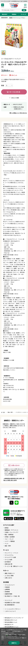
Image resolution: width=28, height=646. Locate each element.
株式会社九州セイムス (11, 620)
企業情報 (7, 589)
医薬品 (6, 528)
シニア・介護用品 (10, 541)
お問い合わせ (15, 465)
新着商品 (14, 14)
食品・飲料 (8, 546)
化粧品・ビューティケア (11, 532)
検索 (24, 10)
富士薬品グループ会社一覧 (12, 596)
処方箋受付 (8, 562)
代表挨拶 (7, 587)
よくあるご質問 (9, 575)
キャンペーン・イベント (11, 553)
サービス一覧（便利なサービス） (14, 566)
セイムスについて (10, 585)
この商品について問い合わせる (19, 113)
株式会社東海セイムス (11, 622)
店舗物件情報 (8, 594)
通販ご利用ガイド (10, 573)
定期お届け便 (8, 564)
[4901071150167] (3, 52)
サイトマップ (8, 600)
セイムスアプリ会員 (10, 557)
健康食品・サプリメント (11, 530)
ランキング (23, 14)
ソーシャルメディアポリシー (13, 609)
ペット (6, 543)
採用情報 (7, 592)
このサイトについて (10, 611)
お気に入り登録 (15, 98)
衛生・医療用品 (9, 534)
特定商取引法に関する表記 (12, 602)
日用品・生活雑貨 (10, 537)
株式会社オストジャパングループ (14, 618)
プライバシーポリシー (14, 638)
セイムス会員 (8, 559)
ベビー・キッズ (9, 539)
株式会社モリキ (9, 624)
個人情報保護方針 (10, 605)
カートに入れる (14, 92)
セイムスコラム (9, 555)
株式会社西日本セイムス (11, 627)
